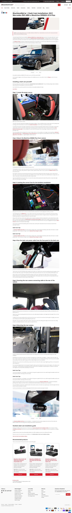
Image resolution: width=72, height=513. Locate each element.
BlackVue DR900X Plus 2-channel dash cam (35, 37)
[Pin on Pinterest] (6, 12)
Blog (43, 7)
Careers (6, 504)
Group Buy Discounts (18, 497)
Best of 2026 (6, 7)
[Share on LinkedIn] (5, 12)
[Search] (59, 5)
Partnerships (43, 494)
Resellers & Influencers (18, 490)
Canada (67, 504)
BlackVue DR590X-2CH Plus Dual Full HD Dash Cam (35, 460)
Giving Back (43, 491)
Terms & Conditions (11, 504)
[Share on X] (3, 12)
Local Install (39, 7)
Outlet (18, 7)
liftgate (49, 77)
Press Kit (2, 504)
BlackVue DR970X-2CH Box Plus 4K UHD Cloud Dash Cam (51, 460)
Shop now (20, 474)
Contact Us (20, 504)
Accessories (23, 7)
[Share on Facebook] (1, 12)
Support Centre (30, 490)
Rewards (69, 7)
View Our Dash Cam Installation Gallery (20, 436)
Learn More (15, 89)
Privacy (16, 504)
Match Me (33, 7)
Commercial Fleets (18, 491)
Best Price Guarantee (31, 493)
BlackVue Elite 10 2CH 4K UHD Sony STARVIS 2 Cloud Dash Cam (20, 460)
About (42, 490)
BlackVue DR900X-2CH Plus (19, 421)
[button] (36, 107)
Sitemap (42, 497)
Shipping (29, 491)
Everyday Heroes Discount (19, 493)
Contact (47, 7)
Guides (28, 7)
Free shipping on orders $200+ (7, 1)
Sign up (68, 494)
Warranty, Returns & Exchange (33, 494)
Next (40, 72)
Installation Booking (18, 498)
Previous (32, 72)
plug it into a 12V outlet (17, 134)
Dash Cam (13, 7)
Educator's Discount (18, 494)
